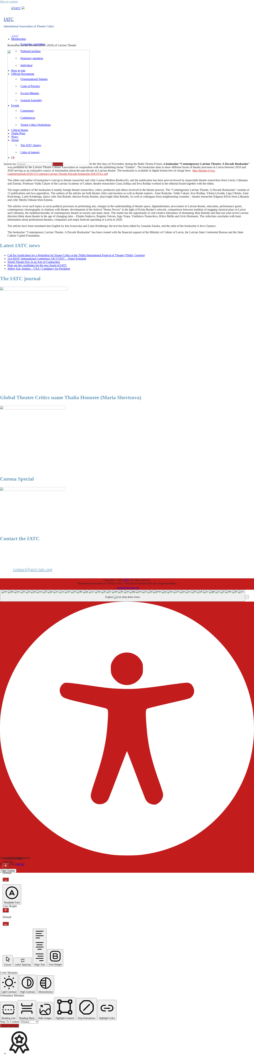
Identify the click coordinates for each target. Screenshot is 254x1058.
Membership (18, 39)
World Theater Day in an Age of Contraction (33, 262)
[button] (247, 597)
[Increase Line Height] (6, 910)
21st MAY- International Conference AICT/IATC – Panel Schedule (46, 258)
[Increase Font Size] (6, 866)
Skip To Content (10, 1021)
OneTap (19, 864)
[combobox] (122, 596)
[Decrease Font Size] (6, 879)
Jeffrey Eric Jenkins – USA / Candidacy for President (38, 268)
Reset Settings (9, 1025)
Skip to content (9, 1)
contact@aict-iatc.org (32, 569)
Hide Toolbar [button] (8, 870)
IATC (9, 19)
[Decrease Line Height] (6, 924)
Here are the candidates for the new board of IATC (37, 265)
